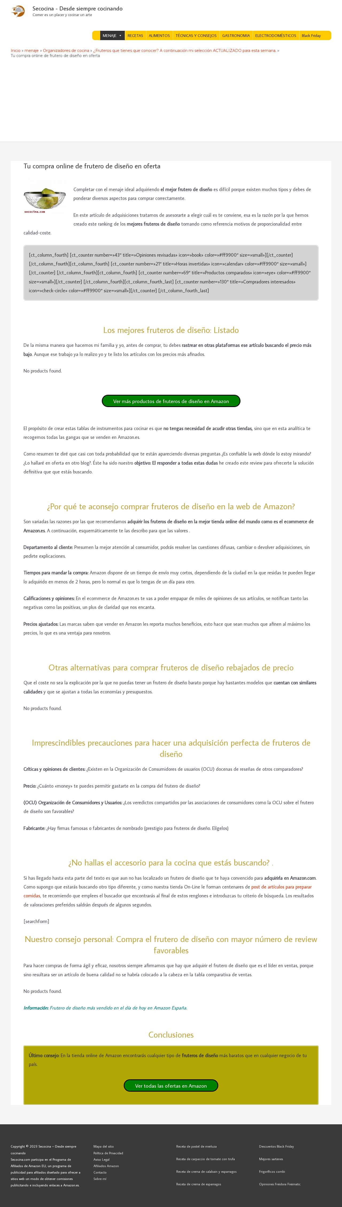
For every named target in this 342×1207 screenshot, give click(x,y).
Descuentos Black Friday (276, 1146)
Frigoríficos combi (272, 1171)
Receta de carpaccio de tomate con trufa (205, 1159)
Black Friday (311, 35)
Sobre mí (100, 1178)
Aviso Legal (102, 1159)
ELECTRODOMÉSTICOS (275, 35)
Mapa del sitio (104, 1146)
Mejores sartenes (271, 1159)
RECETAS (135, 35)
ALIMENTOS (159, 35)
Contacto (100, 1172)
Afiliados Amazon (106, 1166)
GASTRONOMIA (236, 35)
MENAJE (109, 35)
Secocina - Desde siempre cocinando (78, 8)
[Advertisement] (171, 101)
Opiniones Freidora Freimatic (280, 1184)
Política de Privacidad (108, 1153)
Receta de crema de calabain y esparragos (206, 1171)
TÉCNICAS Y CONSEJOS (196, 35)
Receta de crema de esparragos (198, 1184)
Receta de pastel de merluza (196, 1146)
